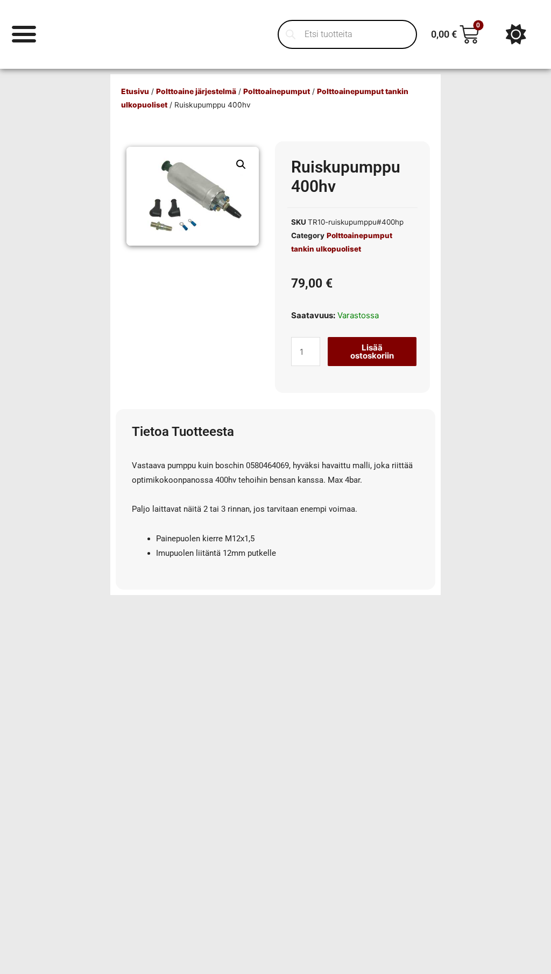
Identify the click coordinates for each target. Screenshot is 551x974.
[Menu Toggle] (24, 34)
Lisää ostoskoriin (372, 351)
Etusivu (135, 91)
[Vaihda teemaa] (516, 34)
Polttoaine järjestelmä (196, 91)
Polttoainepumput (276, 91)
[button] (241, 164)
